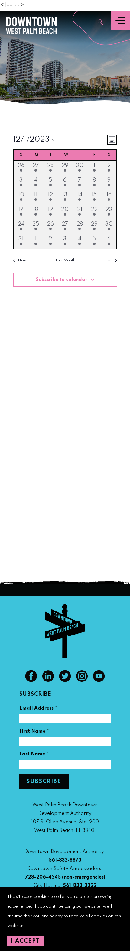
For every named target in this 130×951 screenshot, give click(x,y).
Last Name (34, 755)
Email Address (38, 709)
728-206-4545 (43, 877)
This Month (65, 260)
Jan (109, 260)
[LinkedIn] (48, 681)
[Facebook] (31, 681)
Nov (22, 260)
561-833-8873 (65, 860)
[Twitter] (65, 681)
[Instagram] (82, 681)
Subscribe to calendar (61, 279)
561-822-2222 (79, 885)
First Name (34, 732)
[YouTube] (99, 681)
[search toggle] (101, 22)
